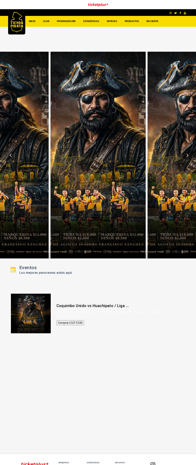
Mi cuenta (152, 21)
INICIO (32, 21)
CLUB (46, 21)
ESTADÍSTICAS (91, 21)
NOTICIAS (112, 21)
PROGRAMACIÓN (66, 21)
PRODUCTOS (132, 21)
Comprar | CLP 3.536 (70, 322)
